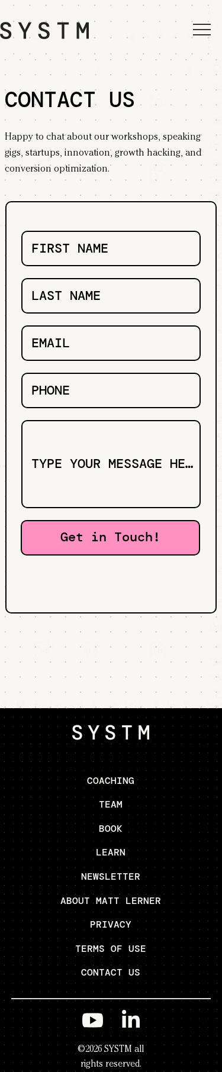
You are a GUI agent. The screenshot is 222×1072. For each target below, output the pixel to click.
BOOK (111, 828)
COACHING (110, 780)
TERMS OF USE (110, 948)
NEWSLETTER (110, 876)
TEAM (111, 804)
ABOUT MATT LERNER (110, 901)
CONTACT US (110, 972)
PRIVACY (110, 924)
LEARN (111, 852)
